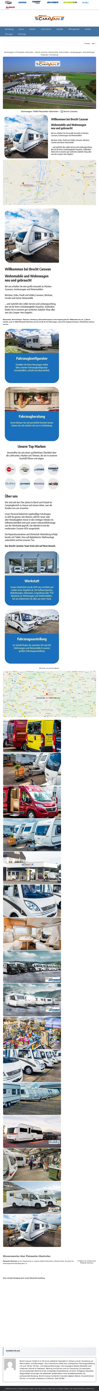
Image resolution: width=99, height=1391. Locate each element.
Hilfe (71, 1388)
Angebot (31, 1388)
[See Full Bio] (65, 1378)
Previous (87, 43)
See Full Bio (59, 1378)
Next (93, 43)
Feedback (60, 1388)
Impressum (45, 1388)
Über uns (54, 1388)
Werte (50, 1388)
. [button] (8, 324)
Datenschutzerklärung (79, 1388)
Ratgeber (66, 1388)
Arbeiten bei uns (90, 1388)
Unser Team (38, 1388)
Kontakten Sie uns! (13, 1350)
